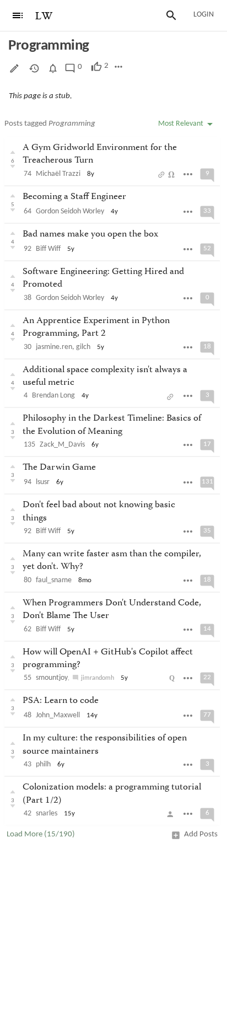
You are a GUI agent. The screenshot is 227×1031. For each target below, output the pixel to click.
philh (43, 764)
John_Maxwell (58, 715)
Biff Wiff (48, 249)
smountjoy (52, 678)
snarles (46, 813)
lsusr (43, 482)
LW (44, 16)
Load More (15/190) (41, 834)
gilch (83, 347)
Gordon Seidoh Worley (70, 211)
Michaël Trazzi (58, 174)
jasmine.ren (54, 347)
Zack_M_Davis (62, 445)
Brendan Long (53, 395)
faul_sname (54, 580)
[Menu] (17, 15)
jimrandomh (97, 678)
